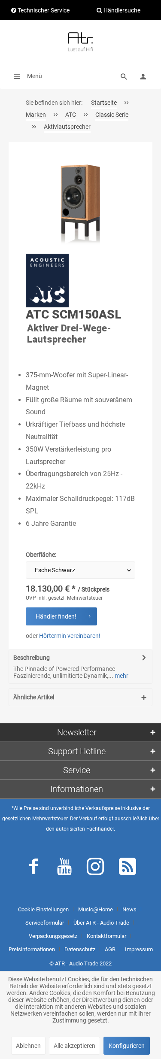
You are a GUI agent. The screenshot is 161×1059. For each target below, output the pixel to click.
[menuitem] (25, 76)
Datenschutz (79, 949)
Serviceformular (44, 922)
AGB (110, 949)
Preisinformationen (32, 949)
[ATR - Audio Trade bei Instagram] (95, 868)
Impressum (139, 949)
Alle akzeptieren (74, 1045)
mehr (120, 675)
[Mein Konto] (143, 76)
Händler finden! (56, 616)
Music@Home (95, 909)
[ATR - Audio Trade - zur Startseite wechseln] (80, 41)
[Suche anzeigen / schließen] (124, 76)
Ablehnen (28, 1045)
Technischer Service (43, 10)
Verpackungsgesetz (53, 936)
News (129, 909)
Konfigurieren (127, 1045)
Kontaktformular (106, 936)
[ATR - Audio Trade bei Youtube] (64, 868)
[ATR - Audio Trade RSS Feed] (127, 868)
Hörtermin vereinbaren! (69, 635)
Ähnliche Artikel (33, 697)
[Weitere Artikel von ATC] (47, 280)
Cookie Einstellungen (43, 909)
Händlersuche (121, 10)
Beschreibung (31, 657)
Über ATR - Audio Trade (101, 922)
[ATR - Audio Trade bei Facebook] (33, 868)
